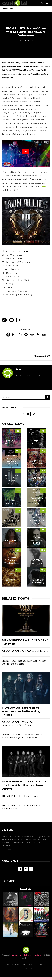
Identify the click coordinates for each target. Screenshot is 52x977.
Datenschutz (41, 964)
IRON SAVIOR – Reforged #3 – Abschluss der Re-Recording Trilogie (21, 711)
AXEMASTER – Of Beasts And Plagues (11, 560)
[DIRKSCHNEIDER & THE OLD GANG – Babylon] (26, 620)
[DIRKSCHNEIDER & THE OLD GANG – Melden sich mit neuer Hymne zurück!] (26, 762)
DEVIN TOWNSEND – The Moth (36, 540)
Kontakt (16, 964)
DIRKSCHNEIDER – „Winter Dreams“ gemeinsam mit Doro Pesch (20, 723)
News (18, 369)
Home (4, 9)
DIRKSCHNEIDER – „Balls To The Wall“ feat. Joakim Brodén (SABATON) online (23, 736)
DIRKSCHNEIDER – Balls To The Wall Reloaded (26, 651)
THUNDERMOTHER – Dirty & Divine (20, 796)
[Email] (44, 334)
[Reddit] (32, 334)
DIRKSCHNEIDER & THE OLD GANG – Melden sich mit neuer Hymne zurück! (25, 785)
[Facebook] (8, 334)
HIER (44, 186)
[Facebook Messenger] (26, 334)
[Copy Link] (38, 334)
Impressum (27, 964)
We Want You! (26, 968)
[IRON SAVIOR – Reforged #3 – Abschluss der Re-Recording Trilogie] (26, 688)
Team (7, 964)
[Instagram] (14, 334)
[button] (10, 899)
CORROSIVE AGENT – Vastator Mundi (37, 481)
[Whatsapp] (20, 334)
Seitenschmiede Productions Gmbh (27, 955)
